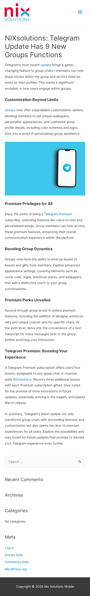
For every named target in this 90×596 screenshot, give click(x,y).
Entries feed (14, 555)
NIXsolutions (22, 379)
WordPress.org (16, 569)
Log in (9, 548)
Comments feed (17, 562)
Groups (10, 110)
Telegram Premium (58, 214)
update (46, 65)
